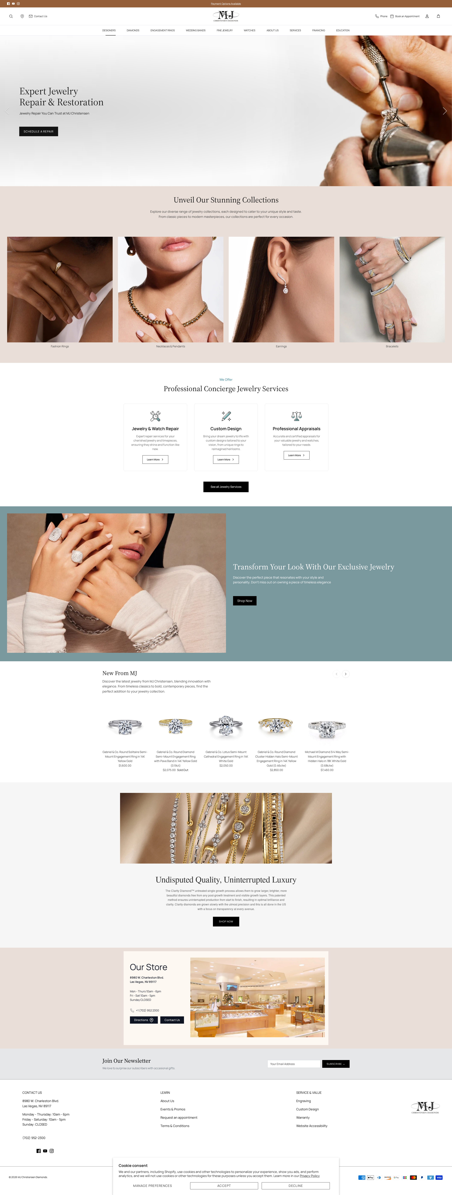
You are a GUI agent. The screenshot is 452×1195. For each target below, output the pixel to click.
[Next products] (346, 674)
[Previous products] (336, 674)
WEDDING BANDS (196, 30)
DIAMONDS (133, 30)
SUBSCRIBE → (336, 1064)
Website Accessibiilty (312, 1126)
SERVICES (295, 30)
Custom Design (307, 1109)
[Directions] (22, 16)
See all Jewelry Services (226, 487)
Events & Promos (172, 1109)
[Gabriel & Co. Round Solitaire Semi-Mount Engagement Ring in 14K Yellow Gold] (125, 725)
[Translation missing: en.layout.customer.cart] (438, 16)
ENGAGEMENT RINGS (163, 30)
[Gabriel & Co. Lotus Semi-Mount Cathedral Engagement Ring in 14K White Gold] (226, 725)
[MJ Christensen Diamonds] (226, 16)
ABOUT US (273, 30)
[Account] (427, 16)
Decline (296, 1186)
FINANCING (318, 30)
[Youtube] (13, 3)
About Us (167, 1101)
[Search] (11, 16)
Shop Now (32, 137)
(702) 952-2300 (33, 1138)
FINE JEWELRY (225, 30)
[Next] (445, 111)
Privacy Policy (310, 1176)
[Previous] (7, 111)
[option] (226, 111)
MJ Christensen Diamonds (32, 1177)
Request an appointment (178, 1117)
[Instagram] (18, 3)
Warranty (303, 1117)
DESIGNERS (109, 30)
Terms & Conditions (174, 1126)
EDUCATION (343, 30)
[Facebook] (8, 3)
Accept (224, 1186)
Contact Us (172, 1020)
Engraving (303, 1101)
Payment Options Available (226, 3)
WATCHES (249, 30)
